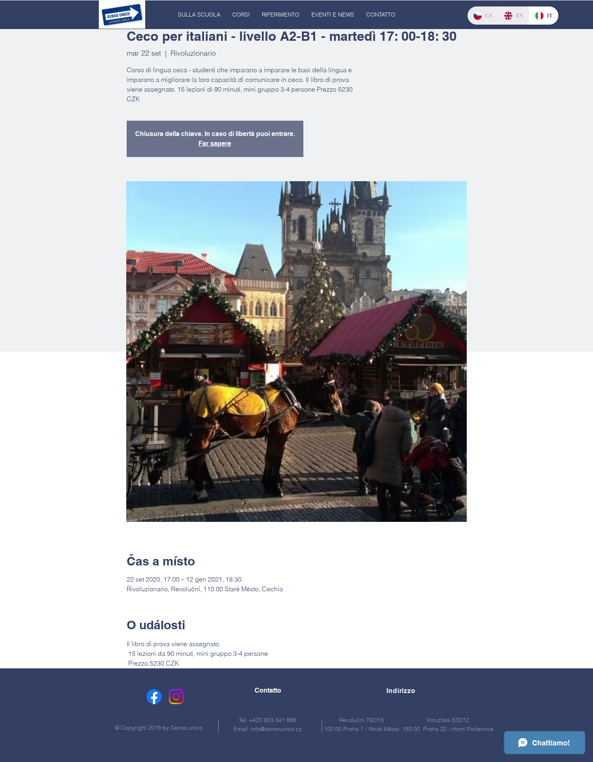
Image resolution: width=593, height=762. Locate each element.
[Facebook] (154, 697)
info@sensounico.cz (276, 729)
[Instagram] (176, 697)
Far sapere (214, 143)
